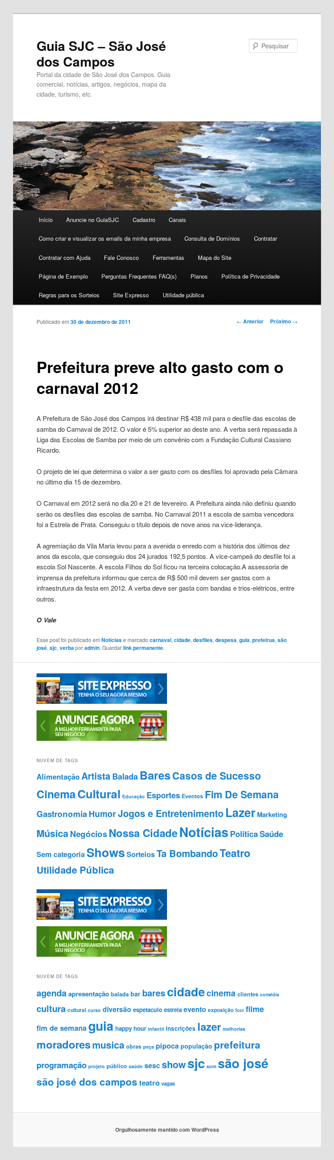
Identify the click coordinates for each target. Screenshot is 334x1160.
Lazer (240, 812)
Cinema (56, 794)
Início (46, 219)
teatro (149, 1082)
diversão (117, 1009)
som (211, 1066)
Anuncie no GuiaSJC (92, 219)
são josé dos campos (87, 1082)
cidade (182, 640)
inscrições (181, 1028)
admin (92, 648)
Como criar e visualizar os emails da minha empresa (105, 238)
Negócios (88, 834)
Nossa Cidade (143, 832)
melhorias (234, 1029)
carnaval (160, 640)
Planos (199, 276)
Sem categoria (61, 854)
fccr (239, 1010)
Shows (106, 852)
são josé (243, 1063)
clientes (247, 994)
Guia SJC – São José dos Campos (101, 53)
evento (195, 1009)
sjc (53, 648)
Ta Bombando (187, 853)
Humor (102, 813)
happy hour (130, 1028)
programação (62, 1065)
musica (108, 1045)
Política (244, 834)
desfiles (203, 640)
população (196, 1046)
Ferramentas (168, 257)
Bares (155, 775)
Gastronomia (62, 814)
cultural (76, 1010)
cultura (51, 1008)
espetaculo (147, 1009)
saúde (136, 1066)
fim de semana (62, 1027)
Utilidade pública (183, 295)
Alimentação (58, 776)
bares (153, 992)
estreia (173, 1009)
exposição (221, 1010)
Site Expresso (131, 295)
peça (148, 1046)
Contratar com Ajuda (64, 257)
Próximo (283, 321)
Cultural (98, 793)
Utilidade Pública (75, 870)
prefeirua (263, 640)
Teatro (235, 852)
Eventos (192, 796)
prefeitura (237, 1045)
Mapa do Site (214, 257)
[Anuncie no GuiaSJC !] (102, 739)
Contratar (265, 238)
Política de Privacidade (250, 276)
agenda (52, 993)
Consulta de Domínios (212, 238)
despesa (226, 640)
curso (94, 1010)
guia (244, 640)
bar (135, 993)
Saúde (271, 834)
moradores (63, 1044)
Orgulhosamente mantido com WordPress (167, 1129)
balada (120, 994)
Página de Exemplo (63, 276)
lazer (209, 1026)
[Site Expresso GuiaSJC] (102, 702)
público (117, 1066)
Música (52, 833)
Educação (133, 796)
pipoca (167, 1045)
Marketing (272, 814)
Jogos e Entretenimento (171, 813)
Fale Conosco (121, 257)
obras (133, 1046)
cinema (221, 993)
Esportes (163, 795)
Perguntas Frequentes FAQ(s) (139, 276)
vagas (168, 1083)
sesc (152, 1065)
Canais (177, 219)
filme (255, 1009)
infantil (156, 1029)
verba (67, 648)
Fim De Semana (242, 794)
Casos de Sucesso (216, 775)
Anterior (250, 321)
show (174, 1064)
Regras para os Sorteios (69, 295)
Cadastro (144, 219)
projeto (96, 1066)
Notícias (111, 640)
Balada (125, 776)
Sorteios (141, 854)
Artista (95, 776)
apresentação (88, 994)
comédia (269, 994)
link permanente (143, 648)
